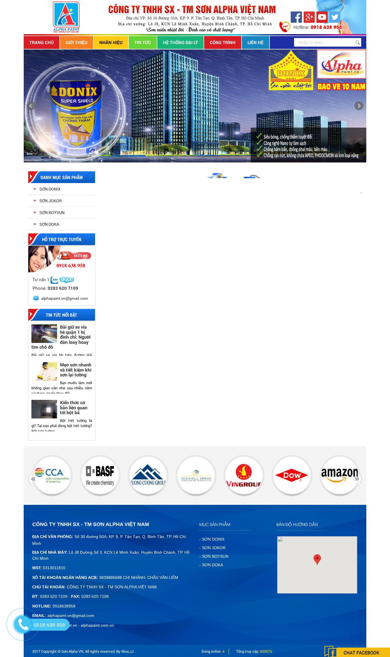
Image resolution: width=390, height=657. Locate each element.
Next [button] (87, 380)
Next (358, 105)
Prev (31, 105)
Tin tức (142, 42)
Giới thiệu (76, 42)
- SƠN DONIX (211, 539)
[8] (244, 475)
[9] (292, 475)
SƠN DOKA (49, 224)
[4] (52, 475)
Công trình (223, 42)
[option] (61, 343)
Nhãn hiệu (110, 42)
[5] (100, 475)
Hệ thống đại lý (180, 42)
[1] (340, 475)
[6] (148, 475)
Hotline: (317, 26)
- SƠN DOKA (211, 565)
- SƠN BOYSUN (213, 556)
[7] (196, 475)
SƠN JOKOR (50, 200)
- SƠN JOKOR (212, 547)
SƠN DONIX (50, 189)
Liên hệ (256, 42)
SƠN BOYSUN (52, 212)
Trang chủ (41, 42)
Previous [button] (36, 380)
